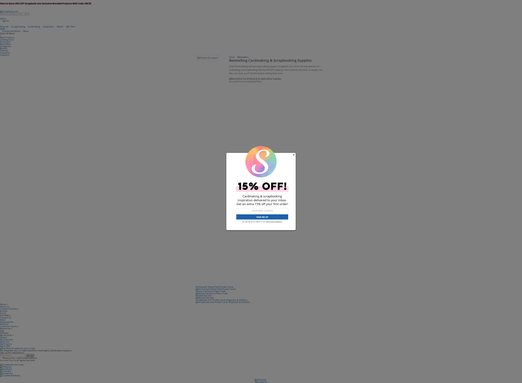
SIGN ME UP (262, 217)
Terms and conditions (274, 221)
